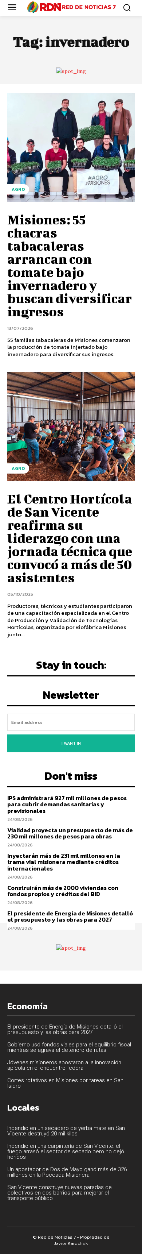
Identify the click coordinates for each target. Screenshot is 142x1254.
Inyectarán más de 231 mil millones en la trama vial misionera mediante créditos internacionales (63, 862)
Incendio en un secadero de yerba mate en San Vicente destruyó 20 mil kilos (66, 1131)
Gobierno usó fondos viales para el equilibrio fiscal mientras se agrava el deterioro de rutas (69, 1047)
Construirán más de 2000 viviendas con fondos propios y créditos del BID (62, 891)
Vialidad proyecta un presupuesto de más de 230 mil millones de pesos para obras (70, 833)
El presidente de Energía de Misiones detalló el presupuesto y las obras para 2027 (70, 916)
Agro (18, 189)
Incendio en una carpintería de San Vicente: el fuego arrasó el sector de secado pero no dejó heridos (65, 1151)
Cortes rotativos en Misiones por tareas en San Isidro (65, 1083)
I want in (71, 743)
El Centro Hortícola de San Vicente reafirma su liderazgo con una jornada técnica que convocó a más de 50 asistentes (69, 538)
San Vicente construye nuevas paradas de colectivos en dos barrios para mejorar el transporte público (59, 1192)
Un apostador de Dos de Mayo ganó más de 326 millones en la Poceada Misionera (67, 1172)
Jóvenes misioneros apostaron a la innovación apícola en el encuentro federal (64, 1065)
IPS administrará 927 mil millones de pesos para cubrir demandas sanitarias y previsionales (67, 804)
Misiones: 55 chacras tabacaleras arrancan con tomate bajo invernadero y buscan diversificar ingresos (69, 265)
